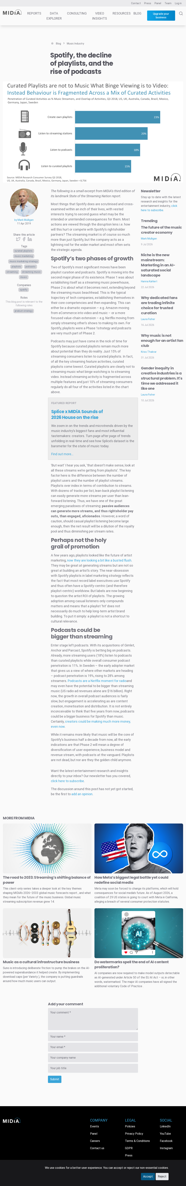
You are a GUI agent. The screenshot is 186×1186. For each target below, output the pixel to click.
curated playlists (24, 251)
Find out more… (62, 454)
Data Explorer (54, 15)
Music (23, 277)
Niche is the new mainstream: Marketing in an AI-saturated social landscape (158, 265)
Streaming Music (31, 272)
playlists (16, 266)
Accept (148, 1176)
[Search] (181, 18)
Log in (178, 3)
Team (168, 3)
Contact (136, 3)
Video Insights (99, 15)
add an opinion (81, 794)
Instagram (166, 1148)
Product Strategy (24, 311)
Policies (130, 1126)
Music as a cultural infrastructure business (41, 961)
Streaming (12, 272)
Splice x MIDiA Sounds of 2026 (77, 414)
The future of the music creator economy (161, 230)
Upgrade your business (161, 15)
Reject (162, 1176)
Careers (95, 1141)
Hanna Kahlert (149, 281)
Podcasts (30, 266)
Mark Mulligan (149, 238)
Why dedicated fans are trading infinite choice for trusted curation (159, 305)
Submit (54, 1079)
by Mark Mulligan (24, 219)
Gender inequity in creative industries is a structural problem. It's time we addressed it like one (161, 378)
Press (147, 3)
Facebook (166, 1141)
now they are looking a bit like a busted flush (99, 560)
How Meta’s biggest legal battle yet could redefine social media (131, 880)
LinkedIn (165, 1126)
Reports (34, 13)
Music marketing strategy (24, 261)
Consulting (77, 13)
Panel (158, 3)
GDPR (129, 1148)
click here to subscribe (67, 781)
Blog (137, 13)
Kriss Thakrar (149, 351)
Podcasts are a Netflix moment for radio (97, 681)
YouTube (165, 1133)
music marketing (24, 256)
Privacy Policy (134, 1133)
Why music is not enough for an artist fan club (162, 340)
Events (94, 1126)
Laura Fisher (148, 319)
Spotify (23, 289)
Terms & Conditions (137, 1141)
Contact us (97, 1148)
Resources (122, 13)
